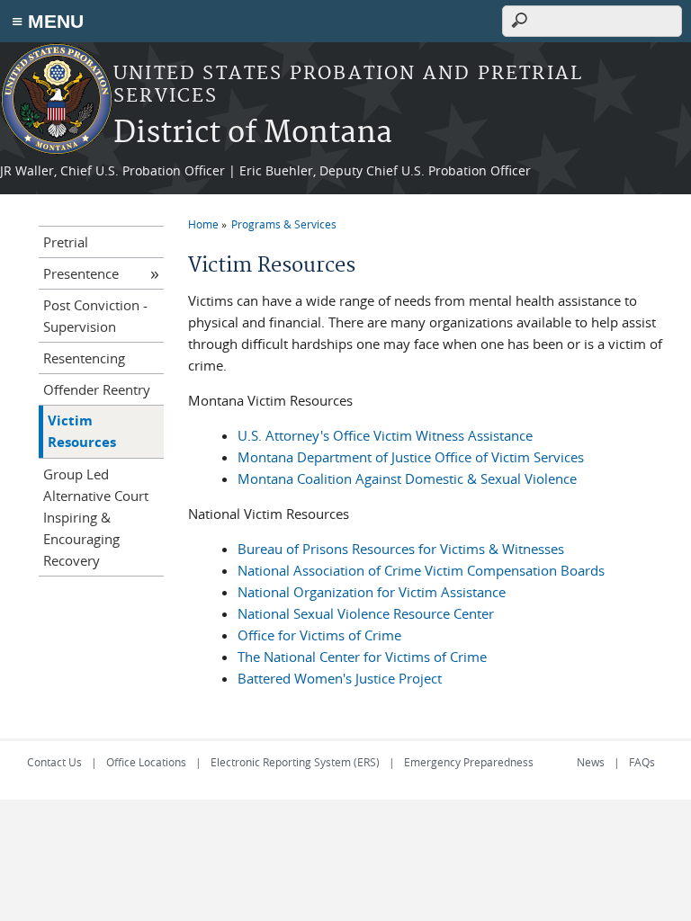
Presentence (81, 273)
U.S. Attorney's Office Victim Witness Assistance (385, 435)
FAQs (642, 762)
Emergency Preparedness (469, 762)
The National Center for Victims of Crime (362, 657)
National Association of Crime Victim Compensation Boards (421, 570)
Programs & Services (284, 224)
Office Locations (146, 762)
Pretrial (65, 242)
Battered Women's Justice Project (340, 678)
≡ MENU (48, 21)
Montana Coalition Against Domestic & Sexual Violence (407, 478)
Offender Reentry (96, 389)
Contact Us (54, 762)
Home (203, 224)
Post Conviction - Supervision (95, 315)
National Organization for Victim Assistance (372, 592)
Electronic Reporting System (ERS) (295, 762)
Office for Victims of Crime (319, 635)
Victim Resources (82, 431)
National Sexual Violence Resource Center (366, 613)
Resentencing (84, 358)
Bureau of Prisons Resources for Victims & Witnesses (401, 549)
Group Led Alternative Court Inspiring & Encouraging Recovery (95, 517)
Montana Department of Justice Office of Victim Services (411, 457)
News (591, 762)
